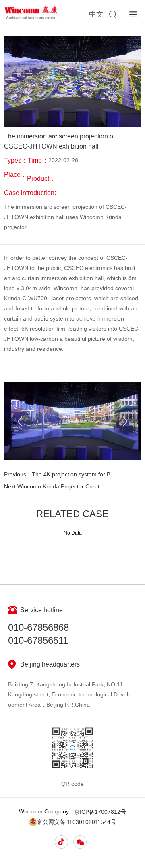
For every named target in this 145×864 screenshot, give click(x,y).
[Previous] (20, 421)
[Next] (125, 421)
